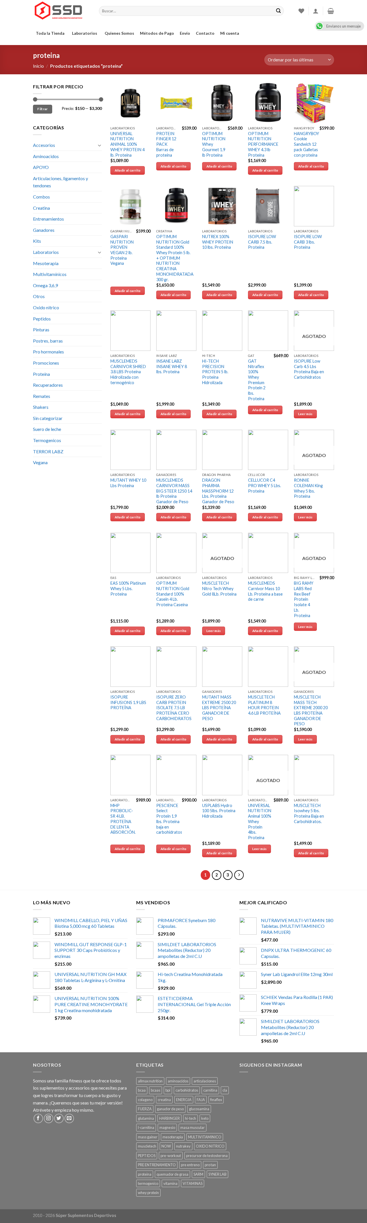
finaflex (216, 1099)
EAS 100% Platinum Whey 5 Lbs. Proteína (128, 588)
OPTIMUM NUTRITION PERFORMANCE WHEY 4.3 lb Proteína (263, 144)
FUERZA (145, 1109)
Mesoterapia (45, 263)
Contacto (205, 33)
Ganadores (43, 230)
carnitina (210, 1090)
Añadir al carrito (128, 170)
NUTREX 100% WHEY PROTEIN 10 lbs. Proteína (217, 242)
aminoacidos (178, 1081)
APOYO (41, 167)
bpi (167, 1090)
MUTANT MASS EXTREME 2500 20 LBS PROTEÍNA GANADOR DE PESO (219, 708)
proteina (144, 1174)
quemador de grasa (172, 1174)
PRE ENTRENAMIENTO (157, 1164)
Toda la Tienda (50, 33)
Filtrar (42, 109)
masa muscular (192, 1127)
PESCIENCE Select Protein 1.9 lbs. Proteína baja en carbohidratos (169, 819)
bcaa (142, 1090)
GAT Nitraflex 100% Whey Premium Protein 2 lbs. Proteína (257, 380)
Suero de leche (47, 429)
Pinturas (41, 329)
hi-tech (190, 1118)
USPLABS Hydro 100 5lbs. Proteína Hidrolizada (218, 810)
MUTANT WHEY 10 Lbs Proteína (128, 483)
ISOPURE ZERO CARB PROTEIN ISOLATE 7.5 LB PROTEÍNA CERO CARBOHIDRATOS (174, 708)
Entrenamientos (48, 218)
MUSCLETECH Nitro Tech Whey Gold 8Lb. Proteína (219, 588)
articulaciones (205, 1081)
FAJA (201, 1099)
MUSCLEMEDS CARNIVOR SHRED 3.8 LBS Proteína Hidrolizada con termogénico (128, 372)
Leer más (305, 414)
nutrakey (183, 1146)
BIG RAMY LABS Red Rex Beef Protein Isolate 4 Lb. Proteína (303, 599)
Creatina (41, 208)
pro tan (210, 1164)
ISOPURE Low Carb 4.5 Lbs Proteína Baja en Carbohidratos (309, 369)
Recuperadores (48, 385)
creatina (164, 1099)
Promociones (46, 362)
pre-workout (171, 1155)
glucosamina (199, 1109)
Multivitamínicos (50, 274)
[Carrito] (330, 11)
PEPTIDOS (146, 1155)
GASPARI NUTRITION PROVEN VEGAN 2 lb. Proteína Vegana (122, 250)
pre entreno (190, 1164)
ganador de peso (170, 1109)
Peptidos (42, 318)
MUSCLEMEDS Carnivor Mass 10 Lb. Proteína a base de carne (265, 591)
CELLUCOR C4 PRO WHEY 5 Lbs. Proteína (264, 485)
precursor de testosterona (207, 1155)
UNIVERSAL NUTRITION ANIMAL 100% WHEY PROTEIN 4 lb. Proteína (127, 144)
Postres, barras (48, 340)
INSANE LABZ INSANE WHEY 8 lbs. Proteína (171, 366)
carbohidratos (186, 1090)
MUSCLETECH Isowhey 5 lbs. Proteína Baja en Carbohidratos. (309, 813)
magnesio (167, 1127)
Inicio (38, 66)
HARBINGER (169, 1118)
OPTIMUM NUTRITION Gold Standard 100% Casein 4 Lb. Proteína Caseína (172, 594)
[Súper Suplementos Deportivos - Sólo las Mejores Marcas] (61, 11)
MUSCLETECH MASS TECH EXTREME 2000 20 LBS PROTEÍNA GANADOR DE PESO (311, 710)
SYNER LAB (217, 1174)
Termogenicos (47, 440)
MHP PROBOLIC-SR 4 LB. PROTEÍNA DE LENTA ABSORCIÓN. (123, 819)
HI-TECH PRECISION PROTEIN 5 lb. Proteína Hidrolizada (215, 372)
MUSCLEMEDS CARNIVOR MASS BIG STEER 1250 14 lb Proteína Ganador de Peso (174, 491)
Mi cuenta (229, 33)
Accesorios (44, 145)
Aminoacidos (46, 156)
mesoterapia (173, 1137)
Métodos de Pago (157, 33)
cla (224, 1090)
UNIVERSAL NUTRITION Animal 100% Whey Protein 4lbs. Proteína (259, 821)
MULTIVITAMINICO (204, 1137)
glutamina (146, 1118)
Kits (37, 241)
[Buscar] (278, 11)
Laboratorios (84, 33)
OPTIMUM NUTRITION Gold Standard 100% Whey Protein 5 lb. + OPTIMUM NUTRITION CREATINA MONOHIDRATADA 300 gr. (175, 258)
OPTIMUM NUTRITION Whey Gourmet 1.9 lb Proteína (213, 144)
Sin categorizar (48, 418)
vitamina (170, 1183)
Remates (41, 396)
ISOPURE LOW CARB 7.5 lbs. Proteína (262, 242)
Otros (39, 296)
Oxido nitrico (46, 307)
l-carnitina (146, 1127)
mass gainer (147, 1137)
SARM (198, 1174)
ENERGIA (184, 1099)
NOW (166, 1146)
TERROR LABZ (48, 451)
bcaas (155, 1090)
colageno (145, 1099)
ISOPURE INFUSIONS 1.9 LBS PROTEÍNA (128, 702)
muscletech (147, 1146)
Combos (41, 196)
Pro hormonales (48, 351)
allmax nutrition (150, 1081)
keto (204, 1118)
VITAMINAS (192, 1183)
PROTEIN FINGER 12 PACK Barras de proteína (166, 144)
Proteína (41, 374)
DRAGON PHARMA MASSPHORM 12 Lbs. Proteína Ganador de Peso (218, 491)
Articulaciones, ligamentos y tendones (60, 182)
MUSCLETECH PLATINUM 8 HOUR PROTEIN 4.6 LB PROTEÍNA (264, 705)
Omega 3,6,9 (45, 285)
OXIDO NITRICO (210, 1146)
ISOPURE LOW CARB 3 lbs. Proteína (308, 242)
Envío (185, 33)
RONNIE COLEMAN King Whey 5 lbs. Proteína (308, 488)
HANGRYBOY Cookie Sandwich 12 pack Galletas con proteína (306, 144)
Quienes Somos (119, 33)
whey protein (148, 1192)
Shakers (40, 407)
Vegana (40, 462)
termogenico (148, 1183)
